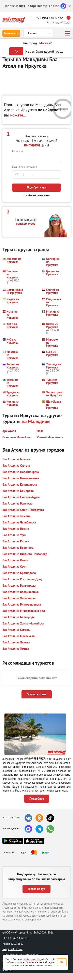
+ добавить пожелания (37, 195)
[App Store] (34, 841)
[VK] (28, 818)
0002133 (7, 970)
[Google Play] (12, 841)
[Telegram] (39, 829)
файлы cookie (31, 959)
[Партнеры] (35, 852)
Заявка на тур (11, 33)
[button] (11, 261)
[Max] (63, 6)
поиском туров (25, 223)
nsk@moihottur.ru (12, 949)
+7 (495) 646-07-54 (50, 18)
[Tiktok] (50, 818)
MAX (56, 6)
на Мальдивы (36, 421)
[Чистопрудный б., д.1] (70, 17)
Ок (62, 962)
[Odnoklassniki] (39, 818)
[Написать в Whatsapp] (50, 829)
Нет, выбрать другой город (44, 51)
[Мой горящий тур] (13, 19)
